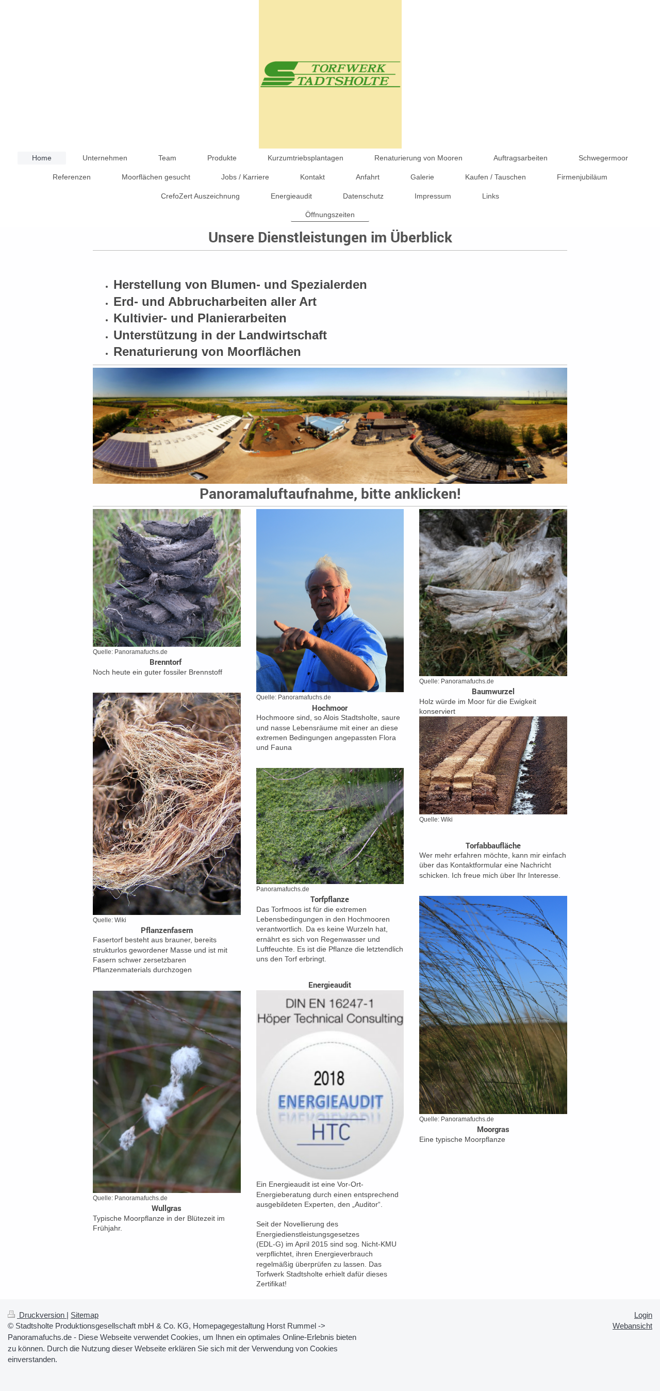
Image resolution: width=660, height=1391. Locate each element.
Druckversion (42, 1315)
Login (643, 1315)
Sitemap (84, 1315)
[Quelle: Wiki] (167, 804)
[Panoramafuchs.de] (330, 826)
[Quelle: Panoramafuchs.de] (167, 578)
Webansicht (632, 1325)
